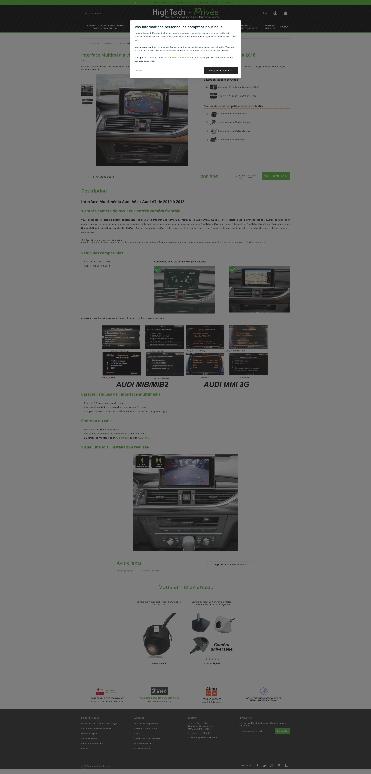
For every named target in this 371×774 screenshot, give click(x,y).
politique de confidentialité (177, 57)
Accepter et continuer (221, 70)
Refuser (139, 70)
